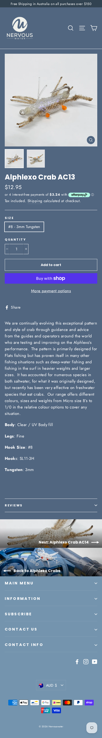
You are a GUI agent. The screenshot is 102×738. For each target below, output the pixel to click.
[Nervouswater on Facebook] (77, 661)
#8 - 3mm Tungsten (24, 226)
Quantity (15, 239)
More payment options (51, 291)
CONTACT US (21, 629)
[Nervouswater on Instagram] (85, 661)
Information (23, 598)
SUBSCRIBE (18, 614)
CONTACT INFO (24, 644)
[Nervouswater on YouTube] (94, 661)
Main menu (19, 583)
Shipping (35, 201)
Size (9, 218)
